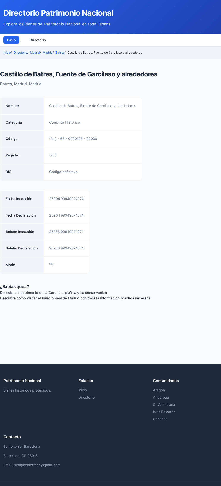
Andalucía (161, 397)
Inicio (11, 40)
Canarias (160, 419)
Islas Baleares (164, 412)
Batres (60, 52)
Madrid (35, 52)
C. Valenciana (164, 404)
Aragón (159, 390)
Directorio (38, 40)
